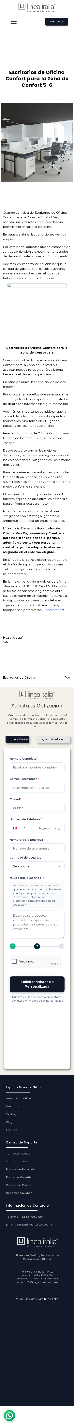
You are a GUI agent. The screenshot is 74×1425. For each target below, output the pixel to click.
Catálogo (12, 1114)
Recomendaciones (19, 1192)
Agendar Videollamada (53, 739)
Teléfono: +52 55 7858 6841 (25, 1216)
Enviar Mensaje (20, 739)
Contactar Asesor (18, 1153)
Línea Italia (11, 528)
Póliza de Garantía (19, 1177)
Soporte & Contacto (20, 1161)
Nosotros (12, 1106)
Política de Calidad (19, 1185)
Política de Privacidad (21, 1169)
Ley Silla (11, 1129)
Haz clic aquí (12, 637)
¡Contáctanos (53, 610)
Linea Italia (51, 1299)
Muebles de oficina (19, 1098)
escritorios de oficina (38, 278)
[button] (14, 22)
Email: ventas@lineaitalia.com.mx (29, 1224)
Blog (9, 1122)
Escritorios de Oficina (51, 212)
